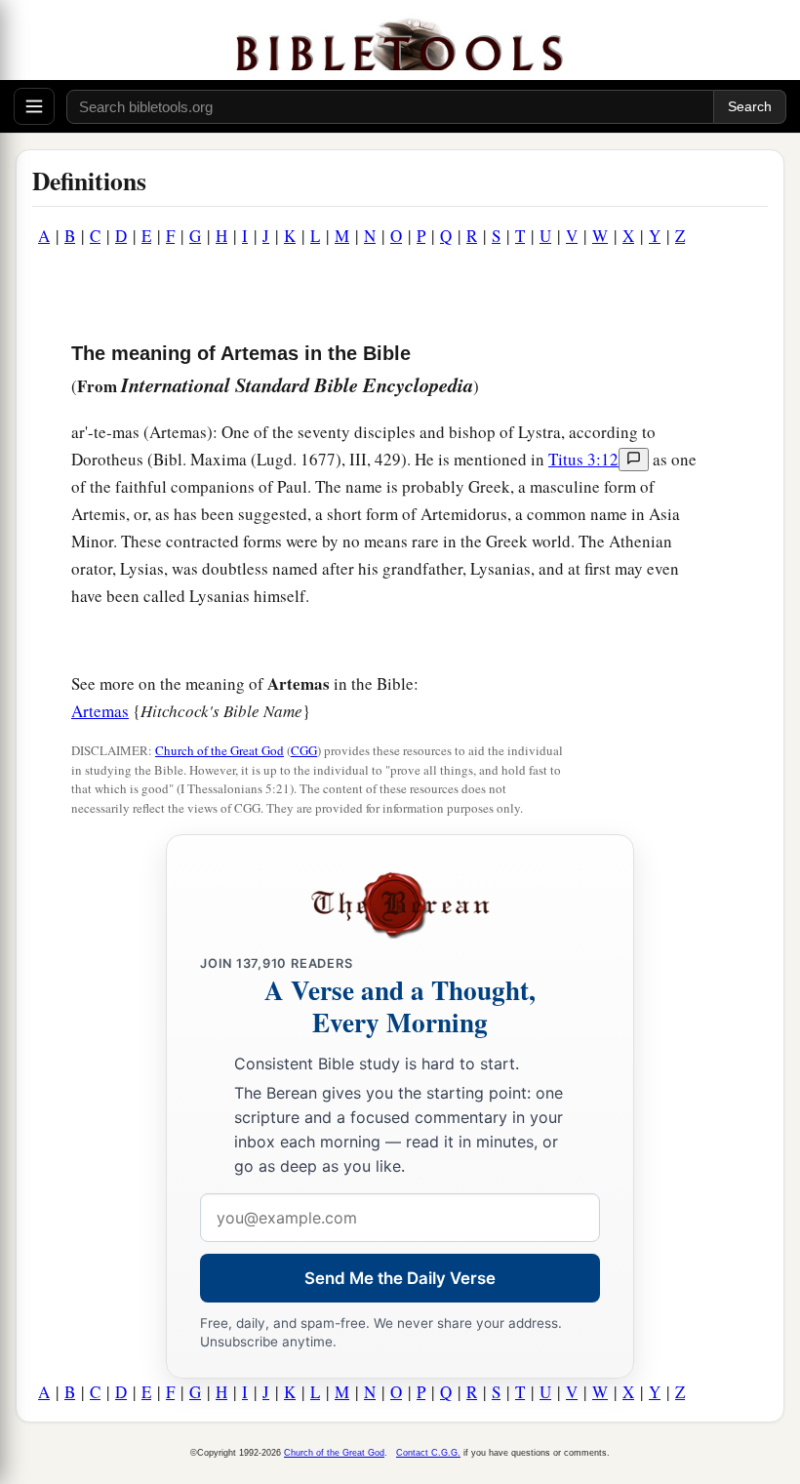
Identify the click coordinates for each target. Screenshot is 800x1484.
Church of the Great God (219, 750)
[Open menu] (34, 106)
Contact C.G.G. (428, 1453)
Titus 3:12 (583, 459)
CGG (304, 750)
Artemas (100, 711)
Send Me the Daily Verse (400, 1278)
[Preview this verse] (634, 459)
